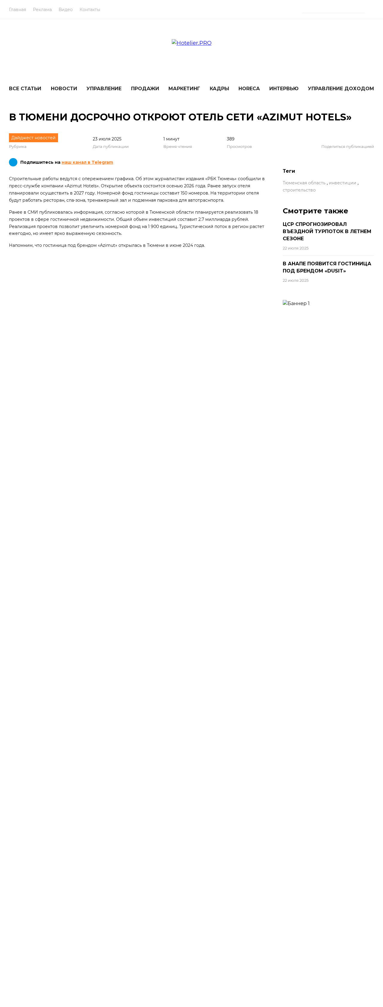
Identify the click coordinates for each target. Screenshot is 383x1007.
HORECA (249, 88)
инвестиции (342, 183)
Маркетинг (184, 88)
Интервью (284, 88)
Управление (103, 88)
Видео (66, 9)
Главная (17, 9)
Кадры (219, 88)
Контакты (90, 9)
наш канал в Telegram (87, 162)
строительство (299, 190)
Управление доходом (341, 88)
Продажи (145, 88)
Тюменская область (304, 183)
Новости (64, 88)
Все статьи (25, 88)
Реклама (42, 9)
